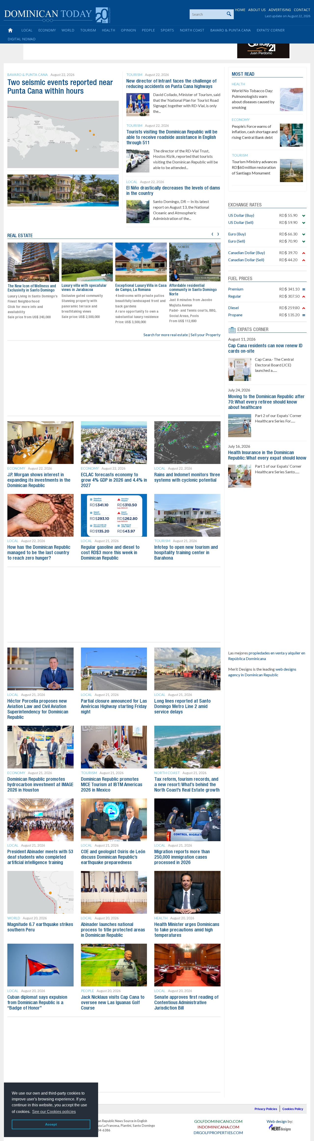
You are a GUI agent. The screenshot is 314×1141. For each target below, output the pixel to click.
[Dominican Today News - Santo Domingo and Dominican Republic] (57, 14)
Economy (47, 30)
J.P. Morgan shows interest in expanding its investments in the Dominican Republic (38, 480)
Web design (277, 1121)
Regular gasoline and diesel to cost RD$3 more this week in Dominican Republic (110, 553)
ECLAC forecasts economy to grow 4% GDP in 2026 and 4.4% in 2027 (114, 480)
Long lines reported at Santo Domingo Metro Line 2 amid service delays (182, 706)
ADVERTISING (280, 9)
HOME (240, 9)
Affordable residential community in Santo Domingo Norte (193, 290)
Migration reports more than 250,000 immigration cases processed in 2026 (182, 857)
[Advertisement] (114, 47)
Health (108, 30)
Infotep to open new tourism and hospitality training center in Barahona (186, 553)
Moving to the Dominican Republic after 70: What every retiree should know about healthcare (266, 402)
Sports (167, 30)
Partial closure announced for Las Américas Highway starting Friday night (114, 706)
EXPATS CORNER (252, 330)
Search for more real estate (166, 334)
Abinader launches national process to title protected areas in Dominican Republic (113, 930)
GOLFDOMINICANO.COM (218, 1121)
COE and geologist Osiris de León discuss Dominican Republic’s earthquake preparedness (113, 857)
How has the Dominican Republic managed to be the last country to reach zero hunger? (38, 553)
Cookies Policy (292, 1109)
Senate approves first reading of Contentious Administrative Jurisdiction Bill (186, 1003)
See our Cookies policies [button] (54, 1112)
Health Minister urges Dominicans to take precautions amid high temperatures (186, 930)
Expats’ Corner (271, 30)
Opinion (128, 30)
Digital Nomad (22, 39)
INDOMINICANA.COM (218, 1127)
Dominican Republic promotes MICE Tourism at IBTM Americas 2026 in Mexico (111, 785)
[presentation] (212, 233)
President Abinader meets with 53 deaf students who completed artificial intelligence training (40, 857)
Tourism (88, 30)
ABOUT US (257, 9)
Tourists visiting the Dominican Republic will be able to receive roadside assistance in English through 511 (171, 137)
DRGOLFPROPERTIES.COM (218, 1132)
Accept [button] (51, 1124)
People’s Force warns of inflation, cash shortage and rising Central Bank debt (254, 132)
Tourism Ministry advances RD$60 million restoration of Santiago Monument (254, 167)
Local (26, 30)
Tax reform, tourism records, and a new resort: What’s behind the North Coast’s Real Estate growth (187, 785)
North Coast (192, 30)
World (68, 30)
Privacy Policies (266, 1109)
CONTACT (302, 9)
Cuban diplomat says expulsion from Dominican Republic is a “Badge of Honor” (37, 1003)
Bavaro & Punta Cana (230, 30)
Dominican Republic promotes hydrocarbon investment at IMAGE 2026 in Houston (40, 785)
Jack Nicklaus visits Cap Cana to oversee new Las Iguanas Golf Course (112, 1003)
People (148, 30)
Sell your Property (206, 334)
